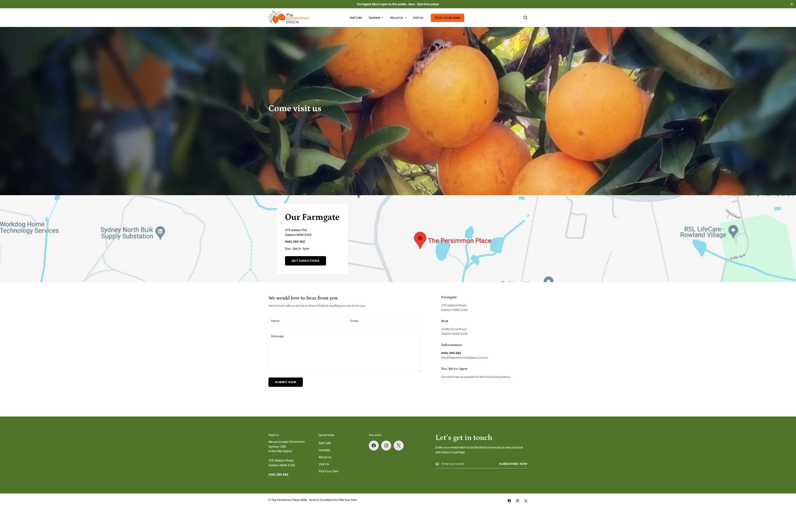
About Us (396, 17)
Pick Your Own (447, 17)
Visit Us (418, 17)
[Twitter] (399, 446)
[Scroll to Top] (788, 486)
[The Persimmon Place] (289, 17)
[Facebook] (374, 446)
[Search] (525, 17)
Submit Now (285, 382)
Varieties (374, 17)
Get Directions (305, 260)
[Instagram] (386, 446)
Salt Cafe (356, 17)
